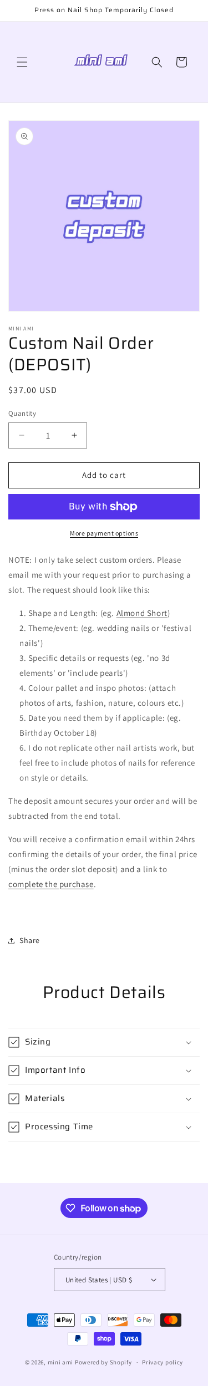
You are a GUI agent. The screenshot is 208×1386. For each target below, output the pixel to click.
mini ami (61, 1362)
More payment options (104, 533)
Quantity (22, 413)
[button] (22, 62)
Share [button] (29, 940)
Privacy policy (162, 1362)
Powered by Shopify (103, 1362)
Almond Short (142, 613)
